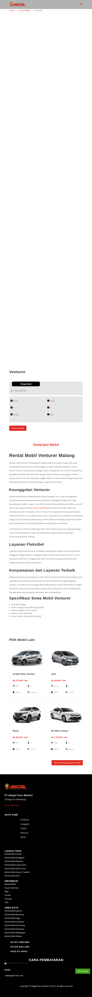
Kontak (8, 895)
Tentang (8, 898)
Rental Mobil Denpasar (14, 929)
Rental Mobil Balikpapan (15, 932)
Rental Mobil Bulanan (14, 861)
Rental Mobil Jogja (12, 918)
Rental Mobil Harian (13, 854)
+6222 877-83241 (18, 951)
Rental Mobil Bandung (14, 914)
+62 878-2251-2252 (20, 947)
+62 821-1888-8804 (20, 942)
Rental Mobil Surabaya (14, 921)
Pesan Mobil (17, 428)
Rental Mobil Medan (13, 936)
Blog (6, 891)
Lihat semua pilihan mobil (67, 762)
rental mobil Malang (41, 508)
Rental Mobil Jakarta (13, 910)
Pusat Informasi (11, 888)
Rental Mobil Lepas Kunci (15, 865)
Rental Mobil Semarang (15, 925)
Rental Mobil (24, 10)
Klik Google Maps (12, 805)
